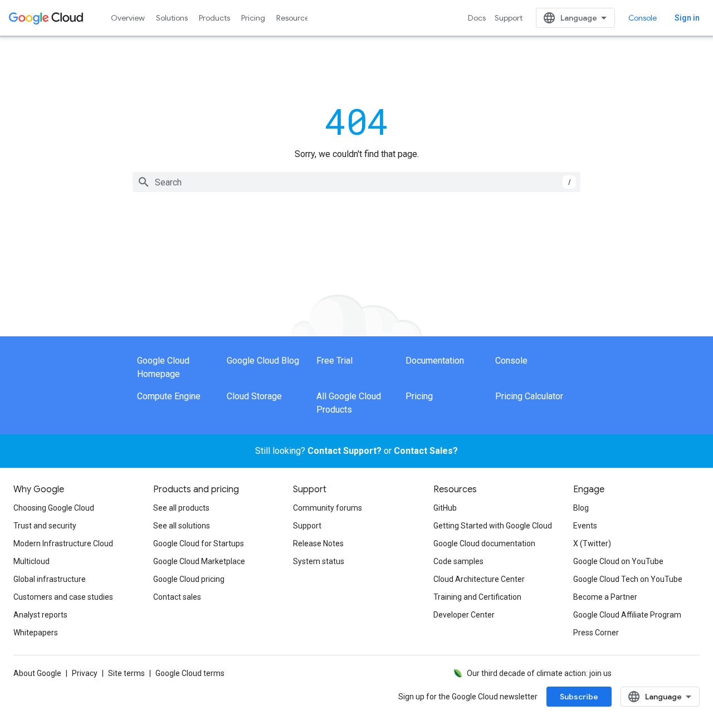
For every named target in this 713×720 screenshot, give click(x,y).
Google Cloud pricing (188, 579)
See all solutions (181, 525)
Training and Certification (477, 596)
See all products (181, 507)
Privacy (84, 673)
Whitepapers (35, 632)
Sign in (687, 17)
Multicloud (31, 561)
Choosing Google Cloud (53, 507)
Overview (128, 18)
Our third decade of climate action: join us (539, 673)
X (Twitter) (592, 543)
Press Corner (596, 632)
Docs (477, 18)
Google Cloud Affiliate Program (627, 614)
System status (318, 561)
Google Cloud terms (189, 673)
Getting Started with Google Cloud (492, 525)
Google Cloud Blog (263, 360)
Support (508, 18)
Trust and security (44, 525)
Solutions (172, 18)
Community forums (327, 507)
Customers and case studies (63, 596)
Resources (294, 18)
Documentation (435, 360)
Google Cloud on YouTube (618, 561)
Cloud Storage (254, 396)
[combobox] (356, 182)
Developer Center (464, 614)
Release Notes (318, 543)
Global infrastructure (49, 579)
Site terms (126, 673)
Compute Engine (169, 396)
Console (642, 18)
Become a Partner (605, 596)
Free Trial (334, 360)
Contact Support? (344, 450)
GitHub (445, 507)
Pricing (253, 18)
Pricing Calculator (529, 396)
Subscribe (579, 697)
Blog (581, 507)
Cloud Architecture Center (479, 579)
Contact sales (177, 596)
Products (214, 18)
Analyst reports (40, 614)
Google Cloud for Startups (198, 543)
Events (585, 525)
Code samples (458, 561)
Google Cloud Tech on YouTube (627, 579)
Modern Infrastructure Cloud (63, 543)
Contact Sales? (426, 450)
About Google (37, 673)
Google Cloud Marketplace (199, 561)
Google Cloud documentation (484, 543)
